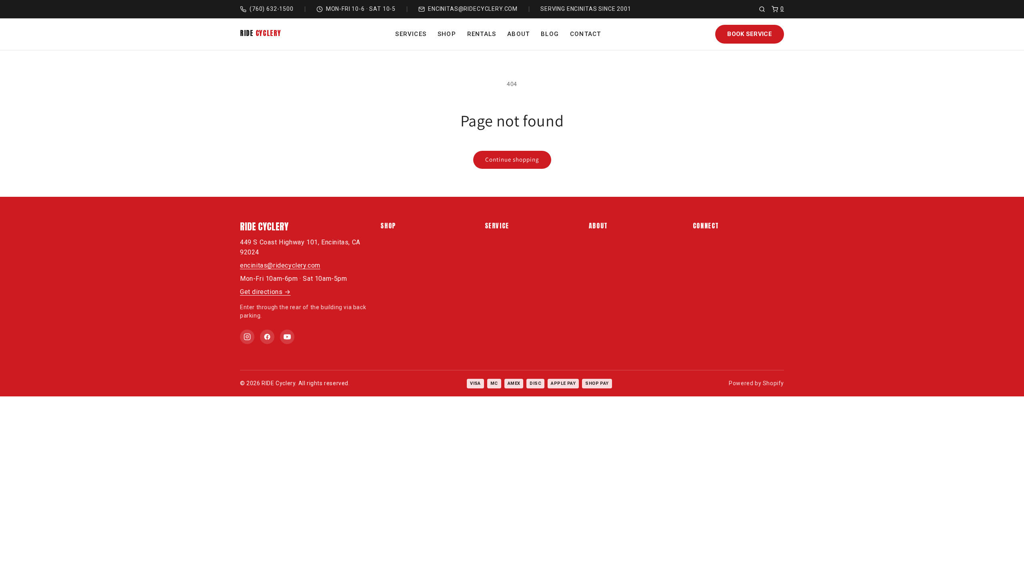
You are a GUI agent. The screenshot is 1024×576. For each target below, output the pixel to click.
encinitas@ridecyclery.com (473, 9)
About (518, 34)
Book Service (749, 34)
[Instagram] (247, 337)
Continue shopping (512, 159)
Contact (585, 34)
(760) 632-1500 (272, 9)
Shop (447, 34)
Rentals (481, 34)
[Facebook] (267, 337)
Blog (550, 34)
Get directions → (265, 292)
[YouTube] (287, 337)
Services (410, 34)
